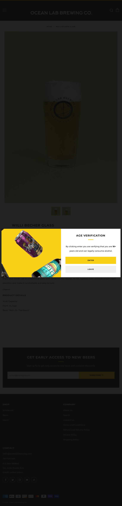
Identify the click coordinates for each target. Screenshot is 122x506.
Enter (91, 260)
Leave (91, 269)
